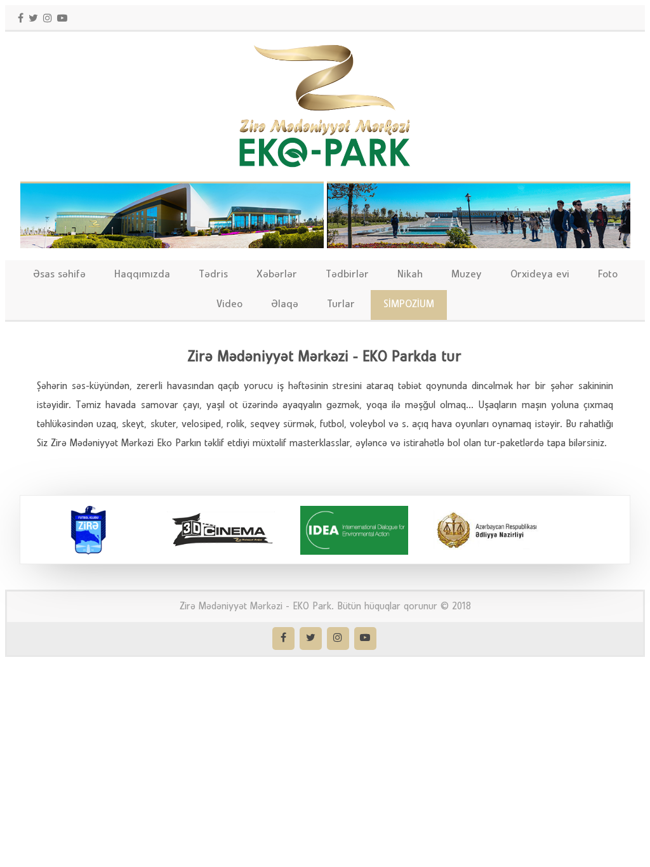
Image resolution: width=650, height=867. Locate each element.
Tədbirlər (347, 274)
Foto (608, 274)
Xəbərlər (276, 274)
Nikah (410, 274)
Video (229, 304)
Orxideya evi (539, 274)
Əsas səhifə (59, 274)
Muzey (466, 274)
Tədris (213, 274)
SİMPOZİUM (408, 304)
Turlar (341, 304)
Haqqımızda (142, 274)
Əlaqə (284, 304)
